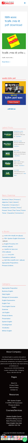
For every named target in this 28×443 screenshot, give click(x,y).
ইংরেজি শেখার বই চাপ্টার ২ (13, 52)
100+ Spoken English (14, 400)
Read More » (6, 62)
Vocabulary (5, 327)
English (14, 407)
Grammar (5, 309)
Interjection (5, 207)
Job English (5, 312)
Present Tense (7, 210)
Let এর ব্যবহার (16, 170)
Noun (11, 199)
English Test (6, 303)
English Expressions (8, 300)
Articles (13, 207)
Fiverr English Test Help (14, 423)
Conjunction (14, 205)
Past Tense (16, 210)
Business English (7, 291)
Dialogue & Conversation (10, 297)
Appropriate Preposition (9, 288)
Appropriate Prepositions (10, 263)
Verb (10, 202)
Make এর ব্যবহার (17, 160)
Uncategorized (7, 324)
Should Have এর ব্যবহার (18, 131)
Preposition (6, 205)
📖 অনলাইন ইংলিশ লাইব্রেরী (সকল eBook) (12, 235)
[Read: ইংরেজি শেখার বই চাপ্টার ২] (14, 41)
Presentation (6, 318)
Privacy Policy (14, 385)
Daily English (6, 294)
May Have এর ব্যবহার (18, 141)
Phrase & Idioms (7, 315)
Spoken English (7, 321)
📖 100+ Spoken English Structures (13, 238)
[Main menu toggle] (25, 3)
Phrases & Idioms (7, 265)
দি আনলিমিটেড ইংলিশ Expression (14, 403)
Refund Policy (14, 387)
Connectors (19, 213)
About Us (14, 383)
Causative (11, 213)
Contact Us (14, 390)
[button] (24, 440)
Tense (19, 207)
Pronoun (17, 199)
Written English (7, 331)
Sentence (5, 199)
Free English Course (8, 306)
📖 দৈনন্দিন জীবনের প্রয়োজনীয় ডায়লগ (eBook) (13, 260)
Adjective (5, 202)
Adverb (15, 202)
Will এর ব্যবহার (16, 150)
